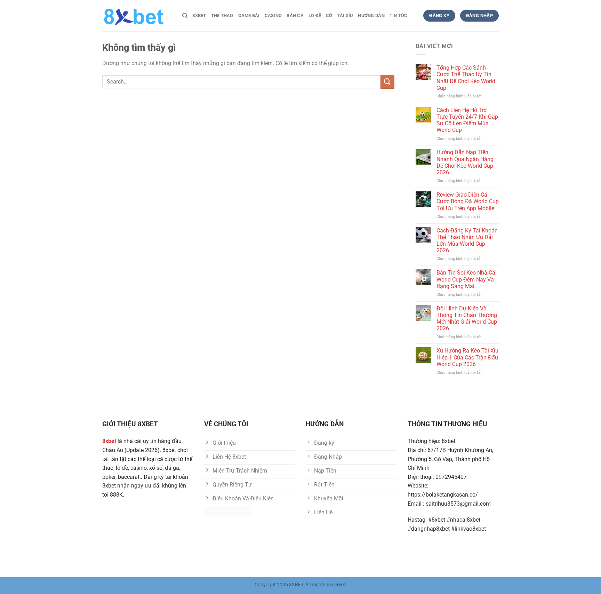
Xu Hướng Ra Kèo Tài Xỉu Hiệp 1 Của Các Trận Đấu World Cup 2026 (467, 357)
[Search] (184, 15)
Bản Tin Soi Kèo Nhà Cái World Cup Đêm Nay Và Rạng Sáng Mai (466, 279)
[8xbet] (137, 15)
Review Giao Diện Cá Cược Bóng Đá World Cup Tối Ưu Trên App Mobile (467, 201)
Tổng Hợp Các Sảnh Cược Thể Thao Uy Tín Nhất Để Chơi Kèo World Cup (465, 77)
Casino (273, 15)
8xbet (199, 15)
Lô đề (314, 15)
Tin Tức (399, 15)
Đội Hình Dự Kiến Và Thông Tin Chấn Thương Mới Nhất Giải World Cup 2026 (466, 318)
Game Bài (249, 15)
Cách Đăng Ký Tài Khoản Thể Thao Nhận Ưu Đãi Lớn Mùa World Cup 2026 (467, 240)
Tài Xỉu (345, 15)
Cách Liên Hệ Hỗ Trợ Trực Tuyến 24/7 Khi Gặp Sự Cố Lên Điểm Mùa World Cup (467, 120)
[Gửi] (387, 81)
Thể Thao (222, 15)
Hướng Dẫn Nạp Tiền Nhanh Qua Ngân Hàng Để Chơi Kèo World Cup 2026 (465, 162)
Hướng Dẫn (371, 15)
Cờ (329, 15)
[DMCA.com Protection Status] (227, 511)
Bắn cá (295, 15)
